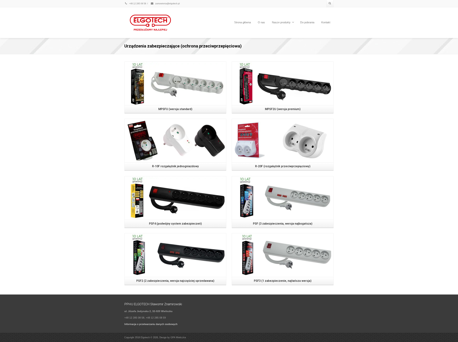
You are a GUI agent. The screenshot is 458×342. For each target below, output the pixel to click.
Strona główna (242, 22)
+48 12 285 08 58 (137, 3)
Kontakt (325, 22)
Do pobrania (307, 22)
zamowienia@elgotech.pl (167, 3)
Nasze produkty (281, 22)
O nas (261, 22)
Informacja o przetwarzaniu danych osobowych (150, 324)
